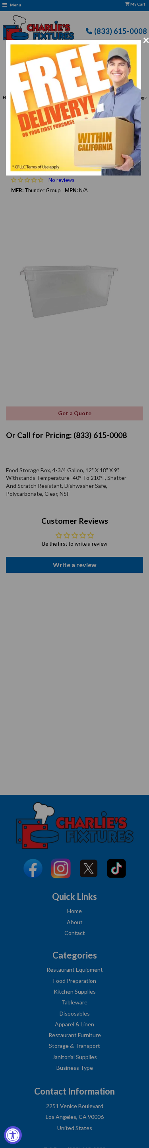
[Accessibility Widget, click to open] (13, 1135)
